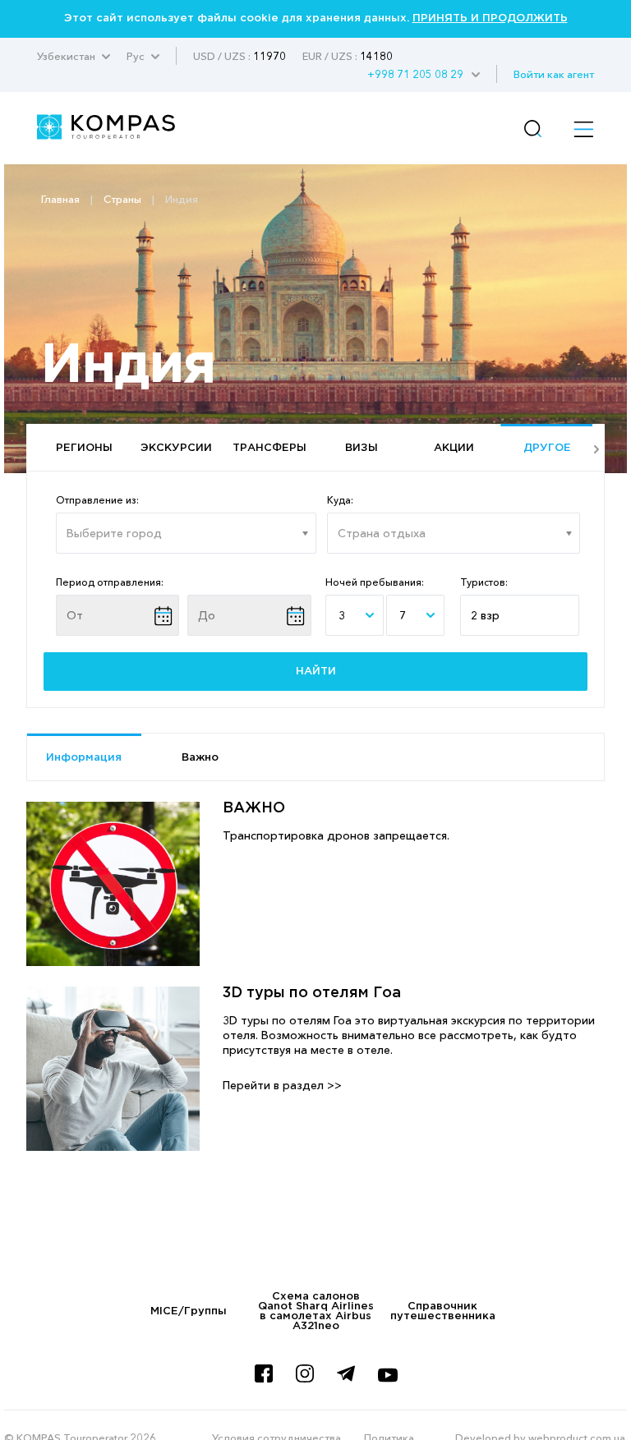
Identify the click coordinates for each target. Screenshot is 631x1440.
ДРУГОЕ (547, 448)
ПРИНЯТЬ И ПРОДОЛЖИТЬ (490, 18)
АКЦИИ (454, 448)
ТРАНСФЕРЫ (269, 448)
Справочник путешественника (442, 1311)
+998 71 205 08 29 (415, 74)
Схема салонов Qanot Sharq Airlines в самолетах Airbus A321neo (316, 1311)
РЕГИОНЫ (84, 448)
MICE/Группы (188, 1311)
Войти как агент (554, 74)
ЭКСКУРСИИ (176, 448)
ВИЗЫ (361, 448)
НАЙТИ (316, 671)
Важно (200, 757)
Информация (84, 757)
